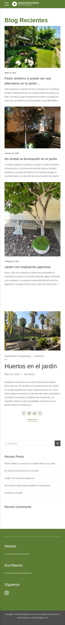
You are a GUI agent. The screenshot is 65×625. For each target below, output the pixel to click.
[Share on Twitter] (29, 413)
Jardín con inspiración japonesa (28, 267)
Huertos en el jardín (31, 366)
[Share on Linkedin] (34, 413)
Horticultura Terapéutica (18, 356)
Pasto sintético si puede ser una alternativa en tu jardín (30, 463)
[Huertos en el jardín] (32, 330)
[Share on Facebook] (24, 413)
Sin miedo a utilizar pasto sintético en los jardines (27, 485)
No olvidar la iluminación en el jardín (31, 159)
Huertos (39, 356)
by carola (29, 374)
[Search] (57, 443)
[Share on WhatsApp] (40, 413)
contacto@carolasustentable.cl (18, 572)
